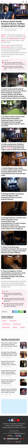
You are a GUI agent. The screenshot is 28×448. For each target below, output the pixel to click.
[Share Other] (25, 311)
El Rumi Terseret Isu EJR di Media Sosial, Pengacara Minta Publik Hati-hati (14, 68)
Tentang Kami (13, 423)
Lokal (2, 28)
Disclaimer (17, 427)
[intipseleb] (10, 441)
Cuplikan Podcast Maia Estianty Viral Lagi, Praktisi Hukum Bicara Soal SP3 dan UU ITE (14, 300)
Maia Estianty (13, 38)
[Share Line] (22, 311)
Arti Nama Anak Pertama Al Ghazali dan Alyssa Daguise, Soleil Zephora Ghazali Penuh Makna (14, 305)
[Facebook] (9, 420)
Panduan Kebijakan (7, 427)
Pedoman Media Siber (17, 425)
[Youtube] (18, 420)
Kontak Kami (21, 423)
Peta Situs (6, 423)
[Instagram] (15, 420)
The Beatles (8, 148)
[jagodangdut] (18, 441)
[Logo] (6, 2)
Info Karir (23, 427)
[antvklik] (22, 438)
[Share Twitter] (16, 311)
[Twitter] (12, 420)
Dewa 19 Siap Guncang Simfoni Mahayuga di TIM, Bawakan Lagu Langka (13, 295)
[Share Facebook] (13, 311)
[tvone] (11, 438)
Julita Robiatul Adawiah (10, 30)
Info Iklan (7, 425)
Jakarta (3, 35)
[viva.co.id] (10, 436)
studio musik (5, 47)
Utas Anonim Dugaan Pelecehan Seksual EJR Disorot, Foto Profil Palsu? (14, 63)
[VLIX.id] (18, 436)
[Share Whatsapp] (19, 311)
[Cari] (23, 2)
